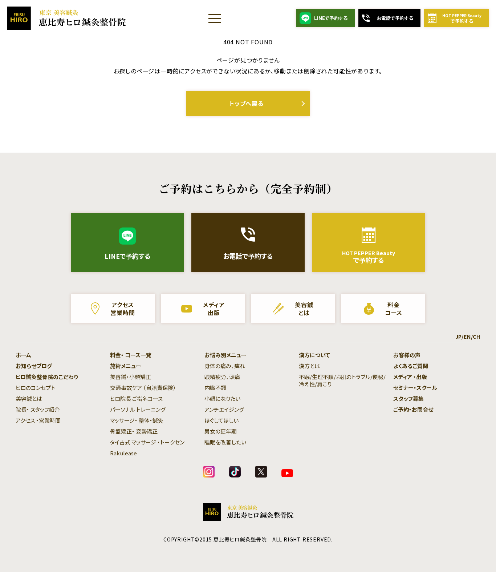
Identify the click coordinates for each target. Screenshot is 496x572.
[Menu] (215, 18)
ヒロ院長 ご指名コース (136, 398)
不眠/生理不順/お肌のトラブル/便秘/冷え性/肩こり (342, 380)
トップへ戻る (246, 103)
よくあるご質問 (410, 366)
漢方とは (309, 366)
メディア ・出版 (410, 376)
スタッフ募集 (408, 398)
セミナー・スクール (415, 387)
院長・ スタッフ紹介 (38, 409)
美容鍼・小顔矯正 (130, 376)
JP (458, 336)
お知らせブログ (34, 366)
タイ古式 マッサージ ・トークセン (147, 442)
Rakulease (123, 453)
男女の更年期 (220, 431)
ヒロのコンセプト (35, 387)
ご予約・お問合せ (413, 409)
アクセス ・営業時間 (38, 420)
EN (467, 336)
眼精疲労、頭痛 (222, 376)
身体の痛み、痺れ (224, 366)
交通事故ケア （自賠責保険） (143, 387)
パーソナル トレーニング (138, 409)
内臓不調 (215, 387)
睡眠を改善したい (225, 442)
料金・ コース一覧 (130, 355)
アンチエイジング (224, 409)
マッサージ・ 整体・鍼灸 (136, 420)
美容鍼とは (29, 398)
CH (476, 336)
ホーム (23, 355)
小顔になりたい (222, 398)
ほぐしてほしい (221, 420)
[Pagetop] (474, 550)
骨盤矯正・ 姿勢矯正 (134, 431)
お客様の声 (406, 355)
